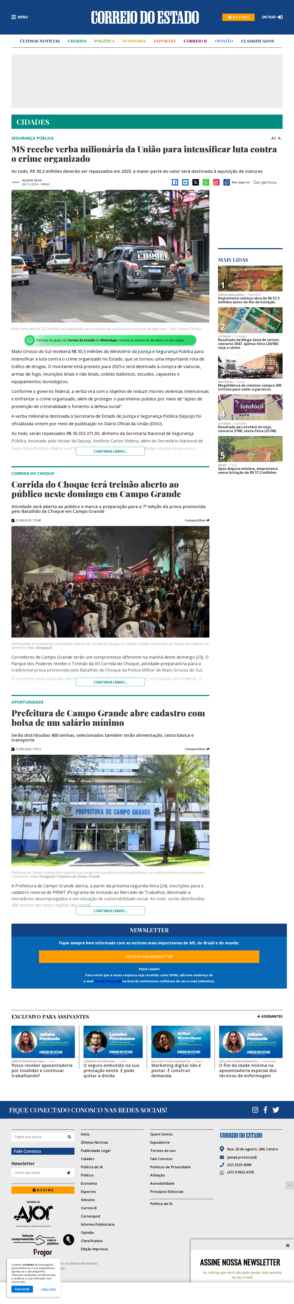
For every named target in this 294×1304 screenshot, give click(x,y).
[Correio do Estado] (251, 1135)
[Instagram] (216, 182)
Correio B (195, 41)
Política (104, 41)
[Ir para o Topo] (289, 1185)
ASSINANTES (272, 1016)
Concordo (22, 1289)
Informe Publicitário (98, 1224)
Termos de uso (163, 1151)
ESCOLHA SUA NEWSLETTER (149, 956)
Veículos (88, 1200)
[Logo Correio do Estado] (145, 17)
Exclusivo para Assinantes (176, 1061)
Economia (134, 41)
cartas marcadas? (239, 295)
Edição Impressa (94, 1249)
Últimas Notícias (40, 41)
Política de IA (92, 1167)
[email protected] (108, 981)
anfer (227, 465)
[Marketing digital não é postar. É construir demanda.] (180, 1042)
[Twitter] (275, 1109)
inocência (231, 382)
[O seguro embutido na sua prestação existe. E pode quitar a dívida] (113, 1042)
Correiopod (90, 1216)
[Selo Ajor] (42, 1214)
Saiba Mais (48, 1289)
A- (280, 138)
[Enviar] (68, 1173)
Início (85, 1134)
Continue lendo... (110, 451)
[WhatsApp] (206, 182)
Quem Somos (161, 1134)
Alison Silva (32, 180)
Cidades (77, 41)
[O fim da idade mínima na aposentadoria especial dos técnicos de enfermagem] (251, 1042)
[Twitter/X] (195, 182)
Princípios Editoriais (167, 1192)
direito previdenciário (33, 1061)
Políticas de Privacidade (170, 1167)
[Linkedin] (185, 182)
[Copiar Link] (226, 182)
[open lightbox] (110, 256)
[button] (197, 520)
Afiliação (157, 1175)
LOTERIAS (232, 336)
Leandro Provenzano (105, 1061)
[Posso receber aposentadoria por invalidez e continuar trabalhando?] (43, 1042)
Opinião (224, 41)
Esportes (165, 41)
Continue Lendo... (110, 682)
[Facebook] (175, 182)
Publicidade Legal (95, 1151)
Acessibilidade (162, 1183)
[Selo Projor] (42, 1245)
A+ (273, 138)
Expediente (160, 1142)
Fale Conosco (161, 1159)
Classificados (257, 41)
